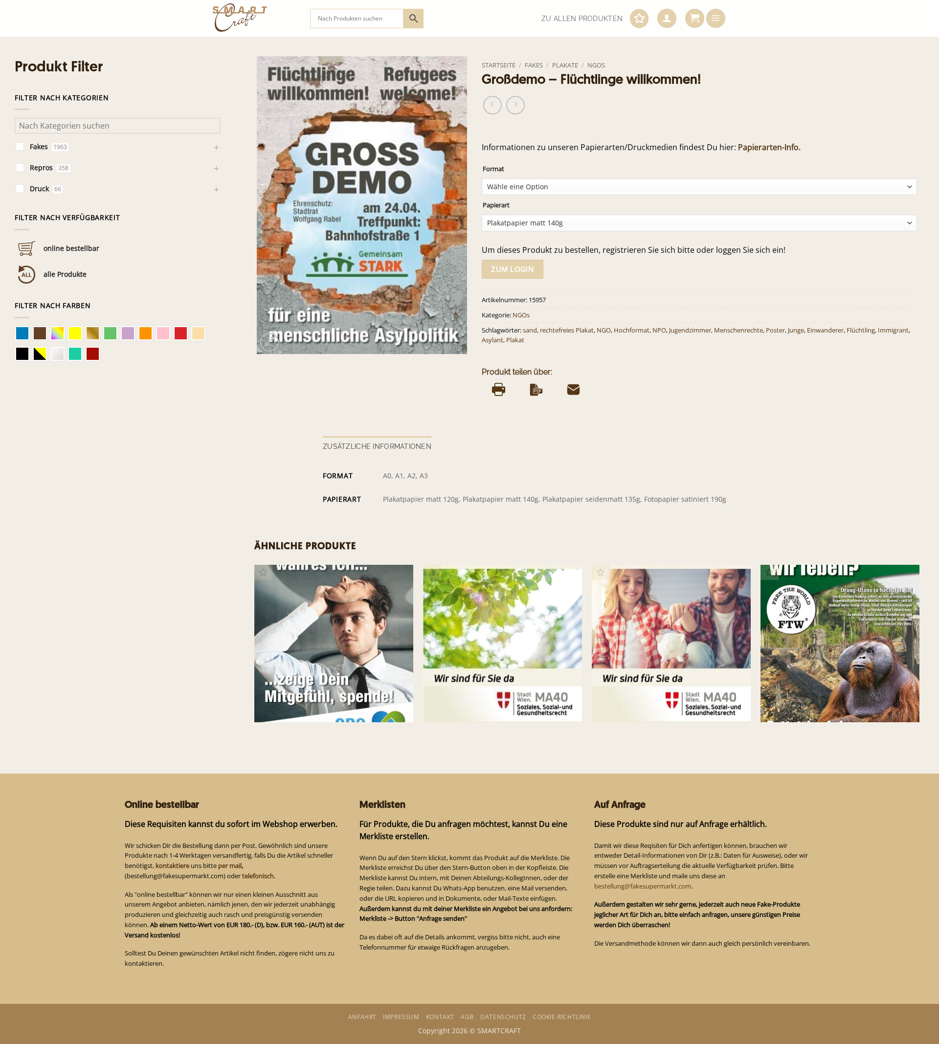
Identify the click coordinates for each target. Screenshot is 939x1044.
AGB (467, 1017)
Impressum (401, 1017)
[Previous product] (515, 105)
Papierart (496, 205)
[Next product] (492, 105)
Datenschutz (503, 1017)
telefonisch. (258, 875)
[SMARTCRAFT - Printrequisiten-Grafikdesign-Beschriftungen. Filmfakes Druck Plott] (254, 18)
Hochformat (631, 330)
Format (493, 169)
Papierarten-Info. (769, 147)
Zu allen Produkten (582, 18)
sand (530, 330)
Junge (796, 330)
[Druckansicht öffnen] (499, 389)
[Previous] (254, 651)
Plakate (565, 65)
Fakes (534, 65)
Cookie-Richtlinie (562, 1017)
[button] (666, 18)
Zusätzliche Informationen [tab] (377, 446)
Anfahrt (362, 1017)
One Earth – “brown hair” (301, 706)
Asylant (492, 340)
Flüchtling (861, 330)
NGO (604, 330)
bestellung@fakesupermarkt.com (642, 886)
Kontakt (440, 1017)
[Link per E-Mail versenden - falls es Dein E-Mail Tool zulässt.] (573, 389)
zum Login (512, 269)
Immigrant (893, 330)
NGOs (596, 65)
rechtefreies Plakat (567, 330)
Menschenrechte (738, 330)
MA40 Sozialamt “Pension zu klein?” (487, 706)
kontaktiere (172, 865)
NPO (659, 330)
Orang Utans (786, 706)
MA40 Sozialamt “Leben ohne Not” (654, 706)
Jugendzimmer (690, 330)
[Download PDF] (536, 389)
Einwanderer (825, 330)
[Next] (919, 651)
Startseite (498, 65)
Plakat (515, 340)
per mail (230, 865)
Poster (775, 330)
